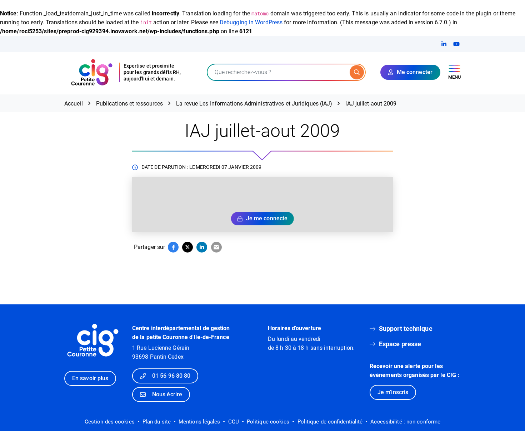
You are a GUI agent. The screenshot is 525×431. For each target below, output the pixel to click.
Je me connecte (267, 218)
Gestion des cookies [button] (110, 421)
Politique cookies (268, 421)
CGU (233, 421)
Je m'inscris (393, 392)
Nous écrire (167, 394)
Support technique (405, 328)
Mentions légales (199, 421)
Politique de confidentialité (330, 421)
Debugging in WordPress (251, 22)
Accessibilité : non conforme (405, 421)
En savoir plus (90, 378)
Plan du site (156, 421)
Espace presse (400, 344)
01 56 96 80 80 (171, 375)
